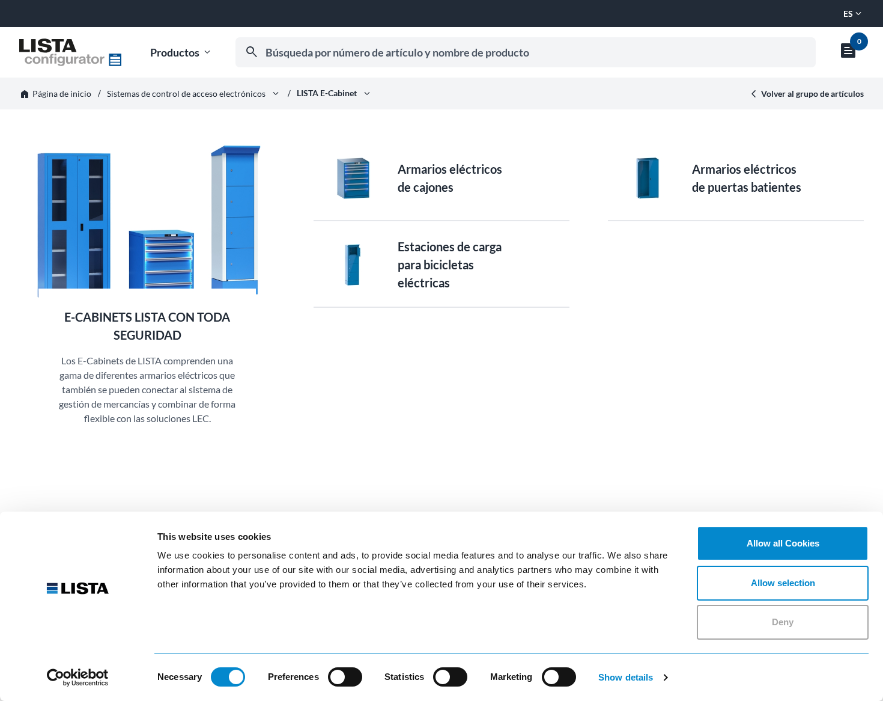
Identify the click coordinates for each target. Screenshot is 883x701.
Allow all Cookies (783, 543)
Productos (181, 53)
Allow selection (783, 583)
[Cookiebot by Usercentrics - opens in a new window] (77, 678)
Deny (782, 622)
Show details (625, 677)
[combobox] (525, 52)
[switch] (345, 677)
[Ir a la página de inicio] (70, 52)
